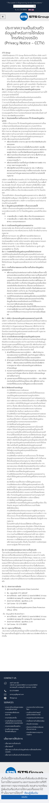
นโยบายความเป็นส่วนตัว (13, 743)
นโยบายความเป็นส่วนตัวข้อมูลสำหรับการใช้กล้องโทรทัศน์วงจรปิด (23, 751)
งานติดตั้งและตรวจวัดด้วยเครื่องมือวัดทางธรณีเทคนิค (14, 722)
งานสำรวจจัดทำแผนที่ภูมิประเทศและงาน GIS (34, 713)
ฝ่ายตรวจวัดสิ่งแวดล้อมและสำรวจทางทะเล (35, 728)
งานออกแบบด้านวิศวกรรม (35, 718)
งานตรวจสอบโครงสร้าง (12, 726)
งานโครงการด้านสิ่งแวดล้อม (35, 721)
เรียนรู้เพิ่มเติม (31, 793)
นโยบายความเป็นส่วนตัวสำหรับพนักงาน (18, 755)
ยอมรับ (24, 797)
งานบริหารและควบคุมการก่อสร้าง (35, 733)
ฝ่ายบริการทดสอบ (32, 724)
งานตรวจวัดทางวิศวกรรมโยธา (35, 708)
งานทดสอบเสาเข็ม (11, 718)
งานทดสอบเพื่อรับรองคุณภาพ (12, 713)
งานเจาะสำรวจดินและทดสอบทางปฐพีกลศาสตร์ (14, 708)
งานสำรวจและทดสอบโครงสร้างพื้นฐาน (12, 730)
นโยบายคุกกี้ (9, 746)
